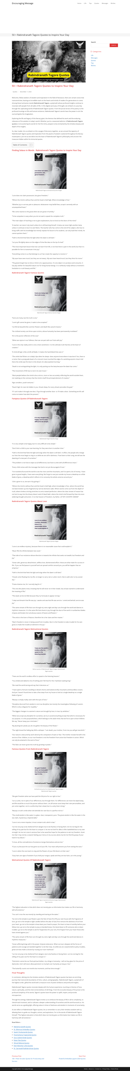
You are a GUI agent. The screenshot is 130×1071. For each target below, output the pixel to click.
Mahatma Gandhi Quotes (22, 1027)
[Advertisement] (65, 20)
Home (85, 1069)
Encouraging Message (22, 3)
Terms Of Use (114, 1069)
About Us (91, 1069)
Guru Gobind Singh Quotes (23, 1038)
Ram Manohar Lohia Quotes (23, 1046)
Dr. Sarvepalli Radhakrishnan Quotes (26, 1048)
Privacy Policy (106, 1069)
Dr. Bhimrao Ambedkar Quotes (24, 1029)
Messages (94, 58)
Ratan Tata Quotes (20, 1040)
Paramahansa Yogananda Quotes (25, 1035)
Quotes (15, 92)
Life (92, 55)
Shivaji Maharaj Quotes (21, 1043)
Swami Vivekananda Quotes (23, 1032)
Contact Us (98, 1069)
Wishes (93, 66)
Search (93, 42)
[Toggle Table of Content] (30, 144)
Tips (92, 63)
